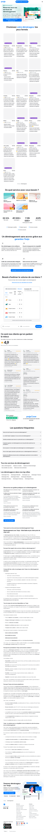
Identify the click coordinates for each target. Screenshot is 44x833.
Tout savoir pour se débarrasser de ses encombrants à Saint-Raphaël (30, 510)
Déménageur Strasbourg (18, 478)
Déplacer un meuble (32, 16)
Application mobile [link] (19, 808)
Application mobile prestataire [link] (21, 809)
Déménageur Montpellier (26, 476)
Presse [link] (30, 812)
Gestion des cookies (32, 817)
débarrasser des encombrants (11, 637)
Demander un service (23, 1)
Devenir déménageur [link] (9, 792)
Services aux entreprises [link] (33, 810)
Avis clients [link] (18, 810)
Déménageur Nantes (15, 476)
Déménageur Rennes (29, 478)
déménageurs (14, 640)
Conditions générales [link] (33, 813)
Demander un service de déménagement (11, 20)
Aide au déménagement (29, 19)
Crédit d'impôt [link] (31, 808)
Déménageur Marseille (15, 474)
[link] (4, 804)
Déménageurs (24, 183)
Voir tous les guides (9, 520)
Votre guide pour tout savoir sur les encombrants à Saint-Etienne (10, 510)
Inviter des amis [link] (19, 812)
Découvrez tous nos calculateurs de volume (22, 282)
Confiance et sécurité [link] (33, 809)
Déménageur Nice (5, 476)
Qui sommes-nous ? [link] (19, 819)
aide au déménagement (19, 542)
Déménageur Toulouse (36, 474)
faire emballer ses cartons (10, 635)
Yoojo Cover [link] (31, 806)
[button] (20, 289)
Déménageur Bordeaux (6, 478)
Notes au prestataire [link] (20, 817)
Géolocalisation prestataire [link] (21, 816)
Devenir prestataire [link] (19, 806)
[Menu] (42, 2)
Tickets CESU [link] (18, 813)
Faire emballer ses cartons (34, 13)
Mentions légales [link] (32, 816)
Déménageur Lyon (26, 474)
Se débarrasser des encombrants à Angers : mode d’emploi (12, 494)
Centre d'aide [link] (31, 805)
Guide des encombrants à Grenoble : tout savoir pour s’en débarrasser (31, 494)
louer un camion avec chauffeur (11, 632)
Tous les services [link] (12, 831)
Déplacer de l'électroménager (29, 465)
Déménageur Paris (5, 474)
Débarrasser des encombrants (20, 467)
